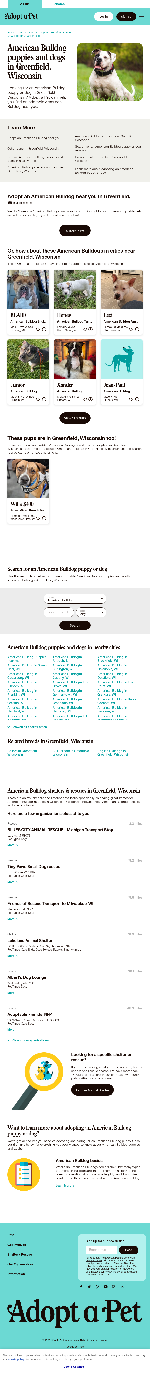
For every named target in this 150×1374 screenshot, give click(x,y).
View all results (75, 418)
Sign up (126, 16)
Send (128, 1250)
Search (75, 625)
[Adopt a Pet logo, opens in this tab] (74, 1317)
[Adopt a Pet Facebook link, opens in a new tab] (82, 1287)
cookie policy (16, 1359)
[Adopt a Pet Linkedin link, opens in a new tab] (122, 1287)
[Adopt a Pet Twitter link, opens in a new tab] (90, 1287)
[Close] (143, 1355)
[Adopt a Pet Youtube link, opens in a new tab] (107, 1287)
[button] (38, 329)
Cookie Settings (75, 1346)
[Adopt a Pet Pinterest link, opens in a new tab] (98, 1287)
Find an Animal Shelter (92, 1090)
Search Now (75, 230)
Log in (104, 16)
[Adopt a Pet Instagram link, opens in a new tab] (115, 1287)
